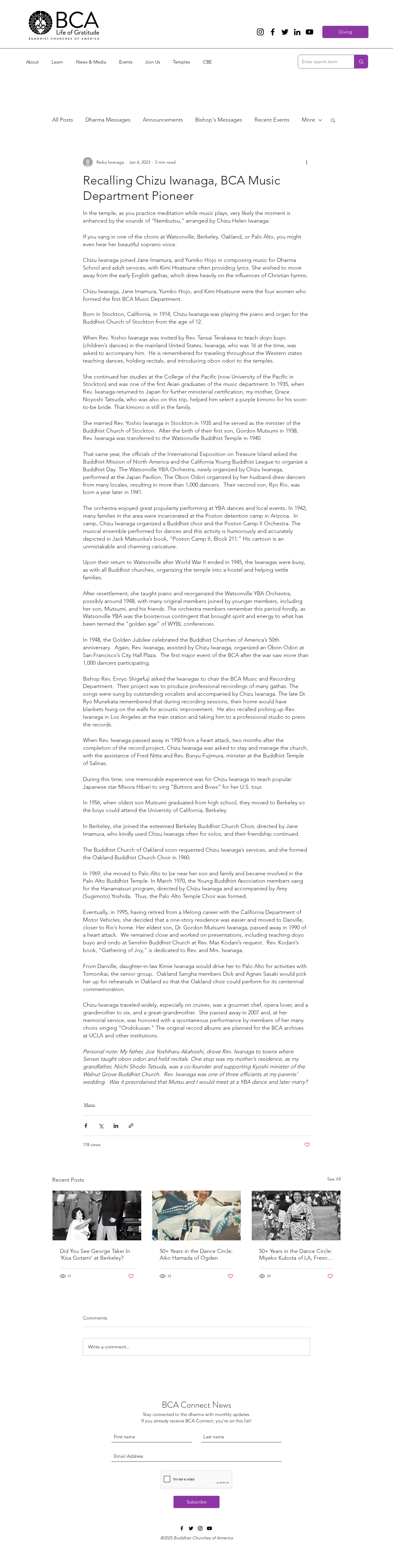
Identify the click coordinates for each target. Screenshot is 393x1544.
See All (334, 1179)
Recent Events (272, 119)
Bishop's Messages (218, 119)
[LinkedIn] (297, 32)
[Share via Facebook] (86, 1126)
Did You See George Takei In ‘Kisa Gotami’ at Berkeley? (95, 1254)
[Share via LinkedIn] (116, 1126)
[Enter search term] (361, 61)
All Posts (62, 119)
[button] (333, 120)
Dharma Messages (107, 119)
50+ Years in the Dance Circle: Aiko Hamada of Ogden (196, 1254)
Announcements (163, 119)
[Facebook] (272, 32)
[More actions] (306, 162)
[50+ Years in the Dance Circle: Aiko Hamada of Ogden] (196, 1215)
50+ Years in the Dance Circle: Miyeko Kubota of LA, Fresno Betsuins (295, 1254)
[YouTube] (309, 32)
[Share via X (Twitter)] (101, 1126)
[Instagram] (260, 32)
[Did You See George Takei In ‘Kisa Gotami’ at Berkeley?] (97, 1215)
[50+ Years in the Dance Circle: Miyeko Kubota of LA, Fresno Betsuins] (296, 1215)
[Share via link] (131, 1126)
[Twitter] (285, 32)
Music (89, 1104)
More (308, 119)
